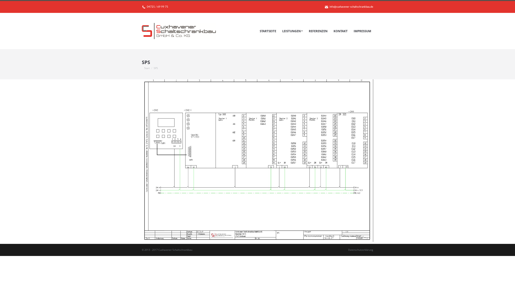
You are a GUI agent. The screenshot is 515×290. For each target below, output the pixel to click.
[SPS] (257, 160)
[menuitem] (268, 31)
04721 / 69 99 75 (157, 7)
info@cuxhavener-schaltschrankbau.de (351, 7)
